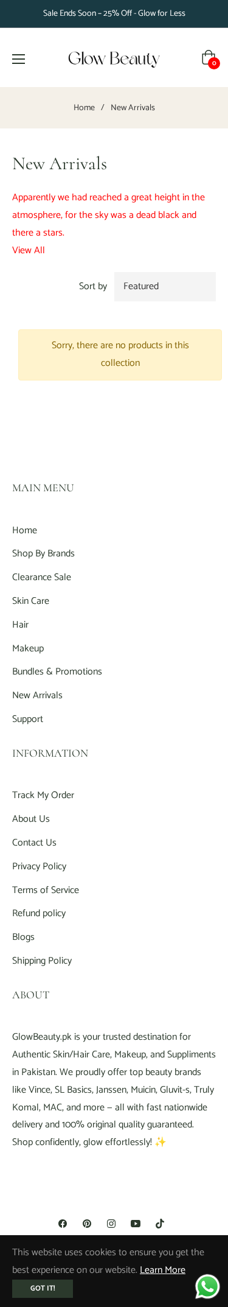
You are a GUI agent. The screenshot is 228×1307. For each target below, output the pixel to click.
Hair (20, 625)
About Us (31, 819)
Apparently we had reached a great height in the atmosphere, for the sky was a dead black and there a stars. (108, 215)
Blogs (23, 937)
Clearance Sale (41, 577)
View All (28, 250)
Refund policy (39, 913)
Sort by (93, 286)
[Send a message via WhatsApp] (207, 1286)
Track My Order (43, 795)
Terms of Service (45, 890)
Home (84, 108)
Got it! (42, 1288)
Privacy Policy (39, 866)
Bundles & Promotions (57, 672)
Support (27, 719)
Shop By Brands (43, 553)
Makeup (28, 648)
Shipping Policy (42, 961)
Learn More (162, 1270)
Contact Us (34, 843)
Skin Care (30, 601)
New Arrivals (37, 695)
